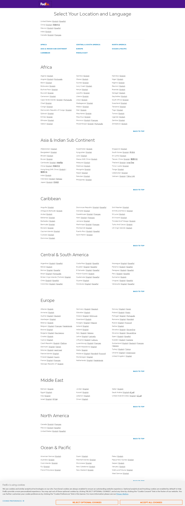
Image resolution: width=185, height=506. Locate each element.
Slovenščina (131, 333)
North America (119, 45)
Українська (130, 352)
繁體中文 (44, 172)
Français (58, 35)
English (55, 21)
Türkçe (128, 349)
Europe (79, 49)
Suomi (57, 357)
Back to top (138, 131)
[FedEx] (47, 4)
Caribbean (45, 53)
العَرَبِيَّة (132, 392)
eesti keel (58, 350)
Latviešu (92, 336)
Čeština (63, 343)
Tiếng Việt (131, 176)
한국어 (132, 152)
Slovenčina (131, 329)
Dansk (58, 346)
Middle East (82, 53)
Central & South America (88, 45)
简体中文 (56, 25)
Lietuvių (95, 340)
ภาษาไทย (130, 162)
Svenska (129, 340)
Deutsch (57, 316)
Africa (44, 45)
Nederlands (67, 326)
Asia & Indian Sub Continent (54, 49)
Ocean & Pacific (119, 49)
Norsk (128, 309)
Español (62, 21)
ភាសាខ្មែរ (60, 162)
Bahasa (59, 179)
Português (58, 79)
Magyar (94, 323)
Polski (128, 312)
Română (94, 353)
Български (59, 333)
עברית (55, 399)
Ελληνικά (93, 316)
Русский (102, 353)
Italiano (90, 333)
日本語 (56, 182)
